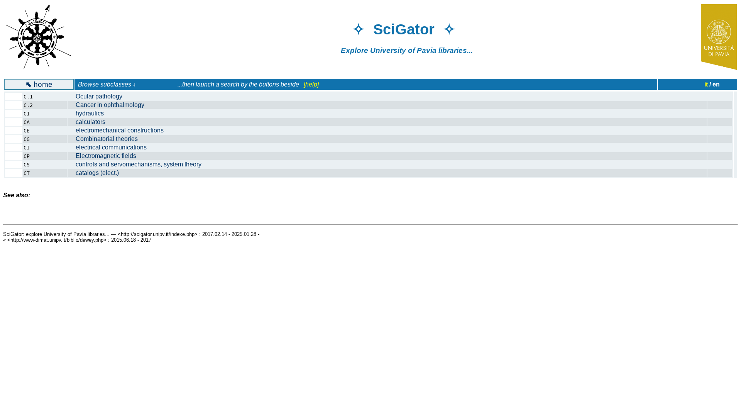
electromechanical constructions (119, 130)
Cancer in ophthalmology (110, 105)
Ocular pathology (99, 96)
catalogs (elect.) (97, 173)
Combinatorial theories (106, 139)
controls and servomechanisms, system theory (138, 164)
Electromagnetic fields (106, 156)
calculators (90, 122)
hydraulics (90, 113)
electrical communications (111, 147)
